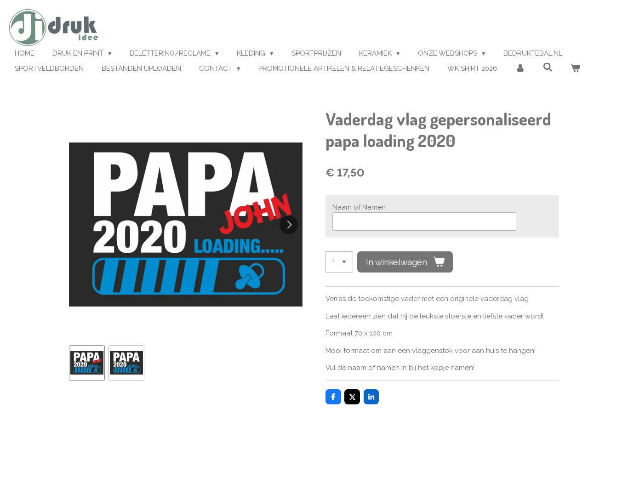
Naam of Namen (359, 207)
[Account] (520, 68)
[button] (87, 363)
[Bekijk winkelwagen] (575, 68)
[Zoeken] (547, 67)
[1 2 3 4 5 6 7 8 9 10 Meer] (339, 262)
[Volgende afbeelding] (289, 225)
